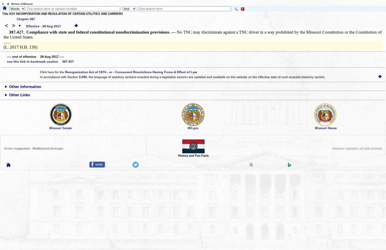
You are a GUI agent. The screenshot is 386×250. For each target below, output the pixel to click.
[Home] (5, 8)
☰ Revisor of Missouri (19, 4)
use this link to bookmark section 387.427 (40, 61)
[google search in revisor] (251, 165)
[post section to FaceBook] (97, 166)
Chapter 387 (26, 19)
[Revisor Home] (8, 166)
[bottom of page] (76, 26)
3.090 (83, 77)
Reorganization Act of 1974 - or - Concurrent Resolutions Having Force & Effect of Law (131, 72)
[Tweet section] (135, 167)
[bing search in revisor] (289, 166)
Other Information (25, 87)
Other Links (19, 95)
